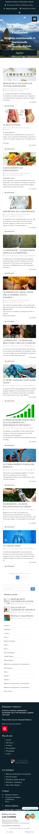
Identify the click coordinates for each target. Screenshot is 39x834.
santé (5, 645)
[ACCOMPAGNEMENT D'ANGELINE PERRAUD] (19, 455)
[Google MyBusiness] (19, 13)
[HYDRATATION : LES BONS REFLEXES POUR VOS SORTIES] (19, 495)
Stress (6, 649)
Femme (6, 676)
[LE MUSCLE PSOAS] (19, 116)
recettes (6, 633)
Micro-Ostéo (8, 691)
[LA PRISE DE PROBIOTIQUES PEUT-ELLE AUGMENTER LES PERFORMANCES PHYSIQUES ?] (19, 411)
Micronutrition (8, 660)
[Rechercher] (33, 589)
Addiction (7, 629)
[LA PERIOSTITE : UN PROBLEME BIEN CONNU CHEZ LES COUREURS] (19, 331)
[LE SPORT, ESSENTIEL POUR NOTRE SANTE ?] (19, 371)
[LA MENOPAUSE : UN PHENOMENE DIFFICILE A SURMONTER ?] (19, 241)
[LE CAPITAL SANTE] (19, 536)
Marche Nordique (9, 641)
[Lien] (20, 761)
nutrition (6, 625)
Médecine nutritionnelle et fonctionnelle (16, 664)
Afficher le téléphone (11, 8)
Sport (5, 637)
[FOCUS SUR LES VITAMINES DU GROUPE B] (7, 609)
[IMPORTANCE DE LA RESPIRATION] (19, 202)
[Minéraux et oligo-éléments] (7, 618)
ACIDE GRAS (8, 656)
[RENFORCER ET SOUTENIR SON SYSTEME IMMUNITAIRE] (19, 74)
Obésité (6, 679)
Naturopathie (8, 668)
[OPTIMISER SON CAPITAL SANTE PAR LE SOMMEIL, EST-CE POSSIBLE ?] (19, 283)
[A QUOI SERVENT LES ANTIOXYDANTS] (19, 159)
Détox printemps (9, 652)
